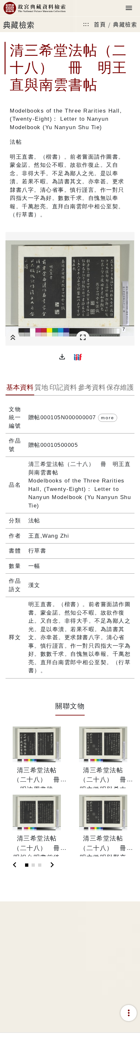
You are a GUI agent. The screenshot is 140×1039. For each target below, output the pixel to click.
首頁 (100, 24)
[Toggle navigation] (129, 8)
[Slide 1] (26, 865)
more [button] (107, 417)
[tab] (20, 388)
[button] (62, 357)
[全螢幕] (83, 337)
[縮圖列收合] (13, 337)
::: (86, 24)
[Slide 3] (39, 865)
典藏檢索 (125, 24)
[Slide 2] (33, 865)
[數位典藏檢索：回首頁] (34, 8)
